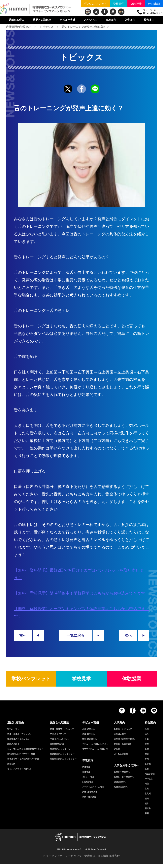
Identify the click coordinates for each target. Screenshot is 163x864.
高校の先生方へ (121, 787)
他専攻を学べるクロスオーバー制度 (23, 759)
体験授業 (136, 3)
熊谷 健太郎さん (89, 739)
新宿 (147, 749)
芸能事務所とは (57, 744)
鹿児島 (148, 808)
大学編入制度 (120, 734)
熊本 (147, 803)
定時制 (117, 749)
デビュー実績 (67, 19)
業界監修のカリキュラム (18, 739)
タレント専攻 (88, 777)
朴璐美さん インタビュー (61, 749)
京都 (147, 769)
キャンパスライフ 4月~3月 (19, 769)
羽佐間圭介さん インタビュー (63, 759)
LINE (121, 12)
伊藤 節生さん (88, 734)
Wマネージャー (14, 729)
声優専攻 (86, 767)
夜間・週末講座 (89, 797)
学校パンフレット (95, 3)
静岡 (147, 759)
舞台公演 (11, 764)
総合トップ (88, 12)
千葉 (147, 739)
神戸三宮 (149, 779)
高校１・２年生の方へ (124, 777)
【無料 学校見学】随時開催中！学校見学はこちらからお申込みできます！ (81, 593)
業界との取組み (42, 19)
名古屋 (148, 764)
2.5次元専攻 (87, 782)
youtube (113, 12)
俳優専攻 (86, 772)
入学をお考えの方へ (126, 765)
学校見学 (118, 3)
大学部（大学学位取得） (125, 739)
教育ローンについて (123, 729)
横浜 (147, 754)
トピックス (46, 26)
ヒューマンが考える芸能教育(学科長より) (25, 749)
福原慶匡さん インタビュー (62, 754)
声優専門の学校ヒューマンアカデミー (35, 9)
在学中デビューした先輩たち (95, 749)
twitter (96, 12)
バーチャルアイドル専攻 (93, 787)
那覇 (147, 813)
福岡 (147, 798)
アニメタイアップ (58, 734)
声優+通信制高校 (89, 792)
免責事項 (89, 855)
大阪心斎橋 (150, 774)
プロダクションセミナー (61, 739)
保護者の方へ (120, 782)
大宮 (147, 744)
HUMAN (81, 837)
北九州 (148, 793)
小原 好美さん (88, 729)
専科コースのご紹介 (123, 744)
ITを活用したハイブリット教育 (21, 754)
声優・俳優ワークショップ (62, 729)
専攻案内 (111, 19)
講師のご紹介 (13, 744)
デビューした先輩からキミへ (95, 744)
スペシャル (90, 19)
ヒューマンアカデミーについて (62, 855)
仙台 (147, 734)
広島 (147, 788)
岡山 (147, 784)
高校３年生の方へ (122, 772)
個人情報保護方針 (109, 855)
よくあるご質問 (121, 754)
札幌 (147, 729)
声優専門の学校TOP (18, 26)
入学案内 (130, 19)
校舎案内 (149, 19)
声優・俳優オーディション (19, 734)
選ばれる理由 (16, 19)
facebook (104, 12)
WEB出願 (154, 3)
